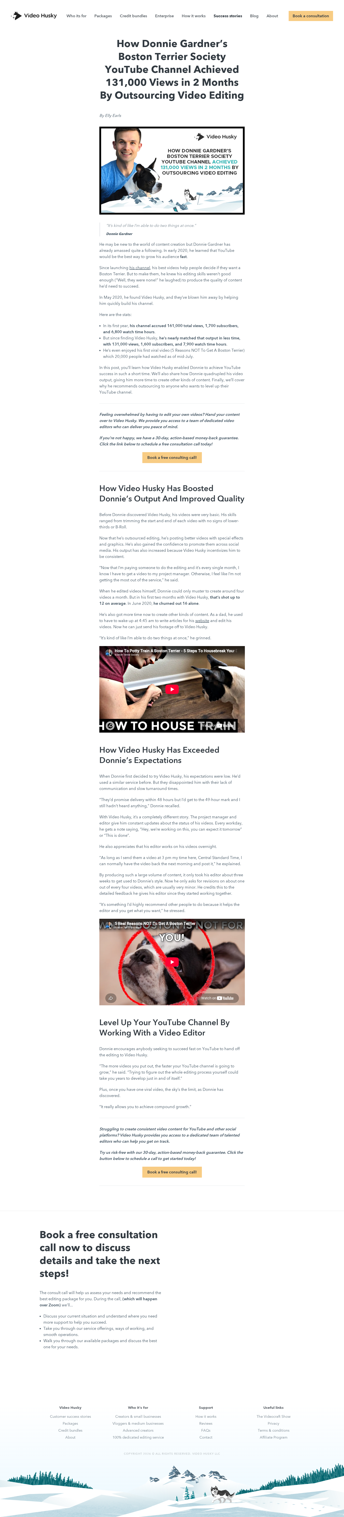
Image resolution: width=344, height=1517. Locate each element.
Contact (205, 1437)
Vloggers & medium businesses (138, 1423)
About (272, 15)
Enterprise (164, 15)
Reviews (205, 1423)
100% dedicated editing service (138, 1437)
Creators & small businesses (138, 1416)
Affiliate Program (273, 1437)
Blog (254, 15)
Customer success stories (70, 1416)
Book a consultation (311, 15)
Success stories (228, 15)
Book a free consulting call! (172, 457)
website (202, 620)
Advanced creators (138, 1430)
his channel (139, 267)
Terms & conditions (273, 1430)
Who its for (76, 15)
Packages (103, 15)
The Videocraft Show (273, 1416)
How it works (194, 15)
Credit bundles (133, 15)
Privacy (273, 1423)
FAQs (205, 1430)
